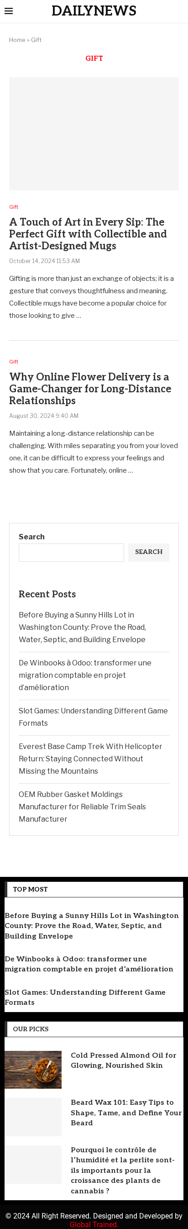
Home (17, 39)
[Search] (178, 11)
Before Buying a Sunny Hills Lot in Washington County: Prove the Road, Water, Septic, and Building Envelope (82, 627)
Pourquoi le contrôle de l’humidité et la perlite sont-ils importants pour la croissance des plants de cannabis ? (123, 1171)
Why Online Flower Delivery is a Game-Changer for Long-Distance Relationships (90, 389)
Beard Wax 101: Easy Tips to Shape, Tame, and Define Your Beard (126, 1113)
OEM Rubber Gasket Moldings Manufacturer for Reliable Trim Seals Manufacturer (82, 806)
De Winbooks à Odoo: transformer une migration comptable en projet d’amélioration (85, 675)
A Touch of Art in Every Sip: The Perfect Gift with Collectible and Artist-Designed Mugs (88, 234)
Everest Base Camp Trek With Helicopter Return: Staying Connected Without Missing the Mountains (90, 758)
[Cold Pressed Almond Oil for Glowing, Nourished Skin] (33, 1070)
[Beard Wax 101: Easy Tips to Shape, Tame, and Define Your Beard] (33, 1117)
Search (32, 537)
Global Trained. (94, 1224)
